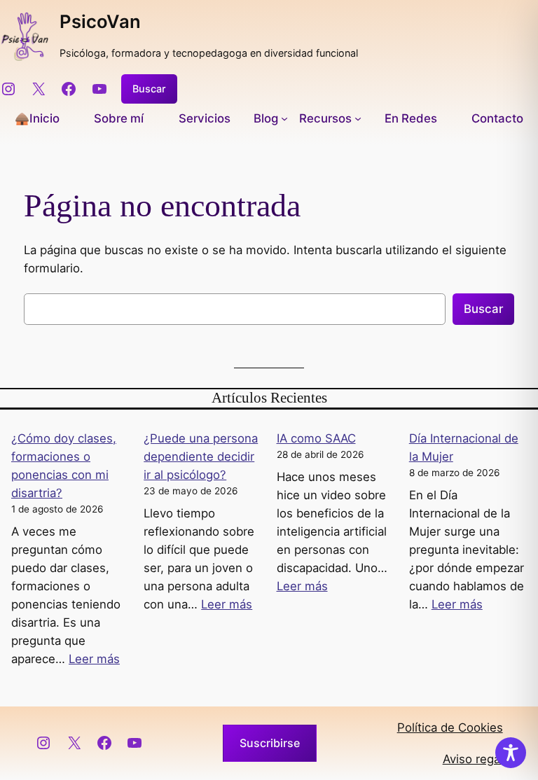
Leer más (94, 659)
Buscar (149, 89)
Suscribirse (270, 743)
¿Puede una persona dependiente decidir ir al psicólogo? (201, 456)
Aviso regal (473, 759)
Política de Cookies (450, 727)
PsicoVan (100, 21)
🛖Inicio (37, 118)
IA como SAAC (316, 438)
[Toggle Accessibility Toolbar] (510, 752)
